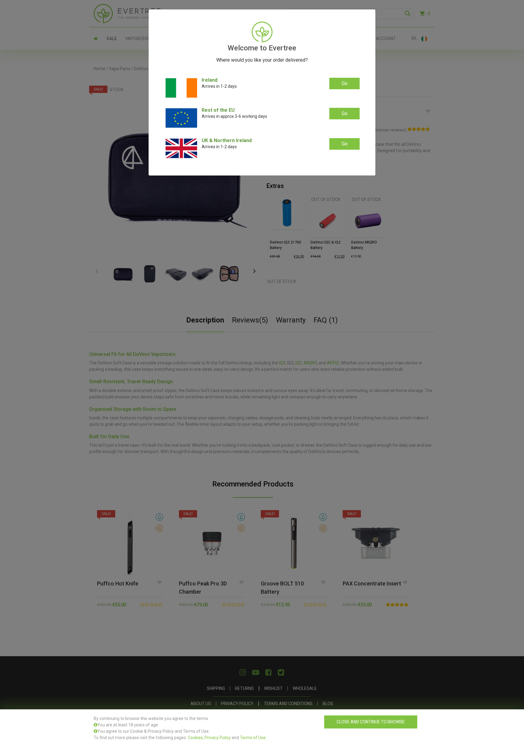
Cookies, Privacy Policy (209, 737)
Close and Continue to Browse (371, 721)
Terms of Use (253, 737)
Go (345, 83)
